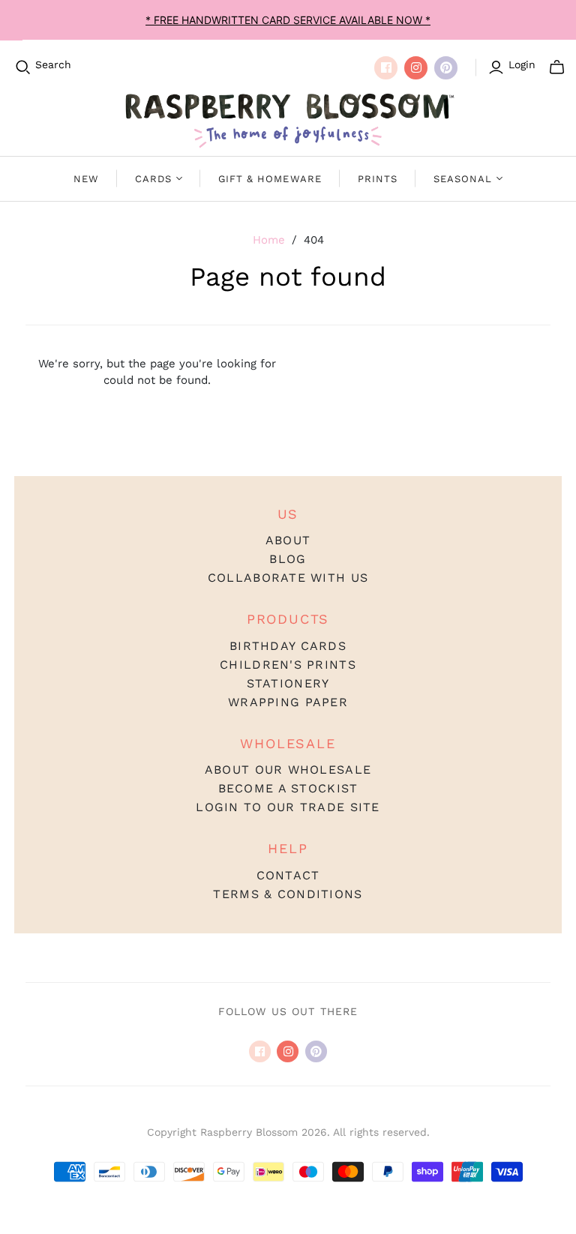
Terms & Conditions (287, 894)
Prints (378, 178)
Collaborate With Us (288, 578)
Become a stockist (288, 788)
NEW (86, 178)
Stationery (288, 683)
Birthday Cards (288, 646)
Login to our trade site (288, 807)
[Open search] (23, 67)
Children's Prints (288, 664)
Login (522, 64)
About (288, 540)
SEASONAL (463, 178)
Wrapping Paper (288, 702)
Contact (288, 875)
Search (53, 64)
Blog (287, 559)
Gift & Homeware (270, 178)
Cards (153, 178)
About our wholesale (288, 769)
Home (269, 240)
